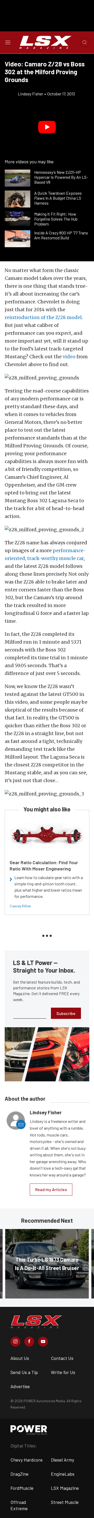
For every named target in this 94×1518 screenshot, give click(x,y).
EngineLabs (62, 1474)
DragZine (19, 1474)
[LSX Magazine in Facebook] (29, 1342)
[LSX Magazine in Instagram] (15, 1342)
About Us (19, 1358)
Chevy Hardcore (26, 1460)
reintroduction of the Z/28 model (43, 317)
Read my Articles (51, 1189)
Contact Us (62, 1358)
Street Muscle (65, 1502)
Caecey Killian (20, 906)
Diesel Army (62, 1460)
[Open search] (84, 42)
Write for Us (63, 1372)
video (69, 357)
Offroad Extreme (19, 1505)
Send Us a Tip (24, 1372)
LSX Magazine (65, 1488)
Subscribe (65, 1013)
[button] (47, 127)
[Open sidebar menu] (8, 42)
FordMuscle (21, 1488)
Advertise (20, 1386)
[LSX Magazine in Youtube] (43, 1342)
